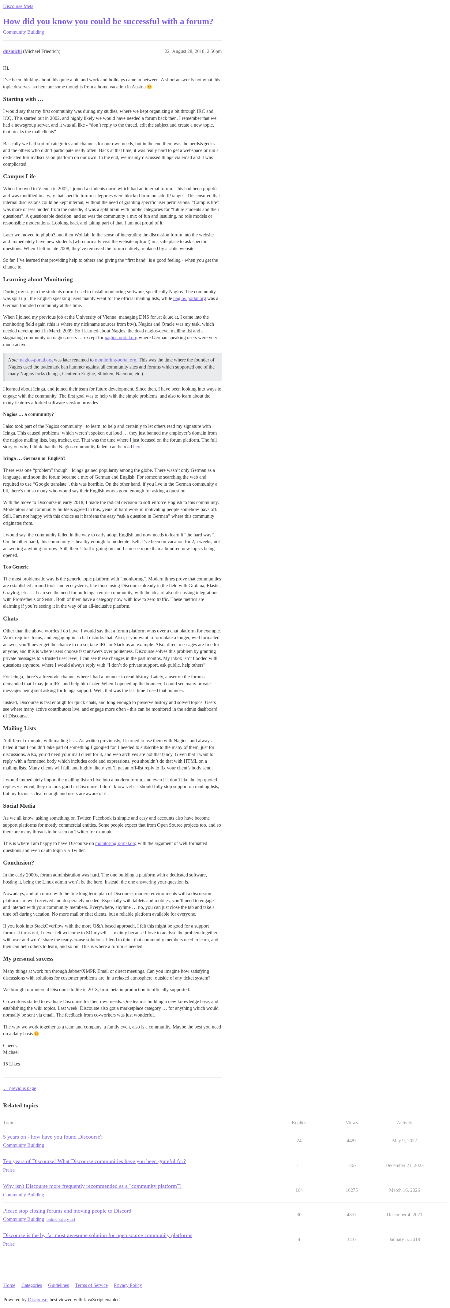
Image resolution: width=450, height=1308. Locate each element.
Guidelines (58, 1285)
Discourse (37, 1299)
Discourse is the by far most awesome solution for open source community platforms (97, 1235)
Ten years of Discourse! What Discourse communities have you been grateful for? (94, 1161)
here (137, 446)
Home (9, 1285)
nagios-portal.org (189, 298)
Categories (31, 1285)
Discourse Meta (18, 6)
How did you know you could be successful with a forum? (108, 21)
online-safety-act (61, 1219)
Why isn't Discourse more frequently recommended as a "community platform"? (92, 1186)
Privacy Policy (128, 1285)
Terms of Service (91, 1285)
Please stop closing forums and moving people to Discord (67, 1211)
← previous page (19, 1088)
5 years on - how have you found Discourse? (53, 1137)
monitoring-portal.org (115, 359)
